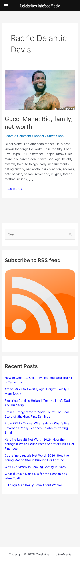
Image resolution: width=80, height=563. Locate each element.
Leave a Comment (18, 136)
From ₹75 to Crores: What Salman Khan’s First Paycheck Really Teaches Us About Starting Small (37, 428)
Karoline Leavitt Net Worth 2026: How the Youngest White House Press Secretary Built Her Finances (39, 444)
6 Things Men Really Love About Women (34, 485)
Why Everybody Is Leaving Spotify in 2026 (35, 467)
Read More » (14, 189)
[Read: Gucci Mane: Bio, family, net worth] (40, 90)
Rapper (39, 136)
